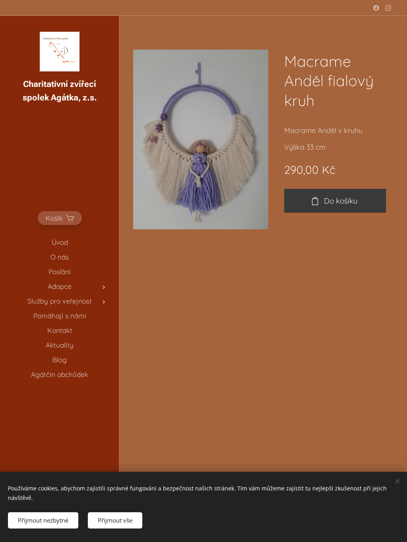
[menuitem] (59, 242)
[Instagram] (388, 8)
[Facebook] (376, 8)
